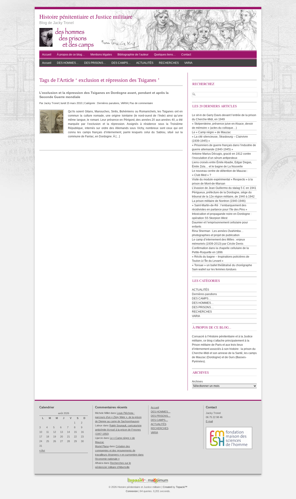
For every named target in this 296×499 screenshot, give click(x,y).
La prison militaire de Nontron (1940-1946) (219, 201)
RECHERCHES (169, 63)
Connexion (132, 491)
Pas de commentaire (141, 103)
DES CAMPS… (121, 63)
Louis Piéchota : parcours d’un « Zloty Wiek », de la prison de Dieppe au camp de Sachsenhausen (118, 417)
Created (167, 487)
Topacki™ (181, 487)
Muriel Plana (102, 446)
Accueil (46, 54)
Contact (186, 54)
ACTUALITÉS (144, 63)
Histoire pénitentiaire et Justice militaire (86, 16)
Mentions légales (101, 54)
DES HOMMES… (68, 63)
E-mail (209, 421)
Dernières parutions (108, 103)
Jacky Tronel (51, 103)
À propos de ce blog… (71, 54)
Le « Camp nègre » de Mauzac (211, 132)
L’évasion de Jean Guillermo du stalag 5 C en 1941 (224, 188)
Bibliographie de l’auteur (132, 54)
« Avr (42, 450)
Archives (197, 381)
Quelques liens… (165, 54)
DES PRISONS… (95, 63)
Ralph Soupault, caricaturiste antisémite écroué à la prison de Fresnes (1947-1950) (118, 429)
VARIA (188, 63)
